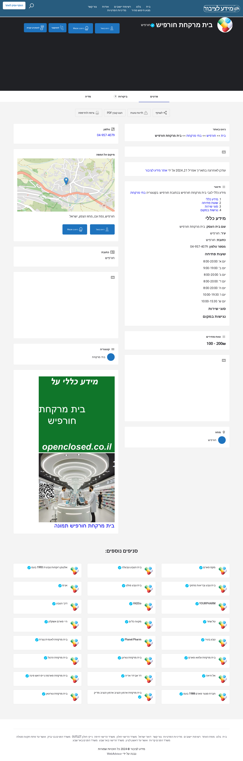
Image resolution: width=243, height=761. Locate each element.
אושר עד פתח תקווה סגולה (31, 736)
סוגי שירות (211, 206)
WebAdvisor (114, 753)
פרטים (154, 96)
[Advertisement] (121, 62)
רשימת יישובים (122, 6)
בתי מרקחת (194, 136)
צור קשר (92, 6)
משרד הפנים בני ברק (58, 736)
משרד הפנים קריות (159, 740)
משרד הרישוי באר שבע (111, 740)
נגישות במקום (209, 210)
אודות (105, 6)
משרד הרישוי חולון (127, 736)
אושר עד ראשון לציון (137, 740)
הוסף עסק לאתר (14, 5)
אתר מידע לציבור (156, 170)
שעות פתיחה (210, 203)
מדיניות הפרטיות (116, 10)
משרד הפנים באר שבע (85, 740)
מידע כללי (212, 199)
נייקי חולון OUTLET (82, 736)
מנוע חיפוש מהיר (141, 10)
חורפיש (211, 136)
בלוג (138, 6)
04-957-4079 (106, 135)
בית (148, 6)
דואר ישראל (144, 736)
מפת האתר (208, 736)
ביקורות (121, 96)
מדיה (88, 96)
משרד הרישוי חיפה (104, 736)
